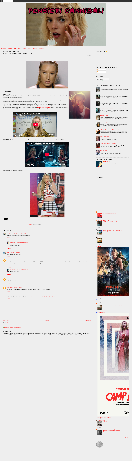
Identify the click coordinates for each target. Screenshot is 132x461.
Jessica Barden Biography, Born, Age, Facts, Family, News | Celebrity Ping (43, 296)
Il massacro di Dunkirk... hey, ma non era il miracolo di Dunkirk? (112, 95)
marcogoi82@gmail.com (57, 335)
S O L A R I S (100, 229)
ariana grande (16, 225)
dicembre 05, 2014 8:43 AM (22, 242)
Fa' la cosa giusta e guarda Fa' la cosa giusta (108, 143)
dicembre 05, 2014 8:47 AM (22, 269)
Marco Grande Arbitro (11, 233)
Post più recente (6, 320)
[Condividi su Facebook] (39, 224)
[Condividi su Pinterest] (40, 224)
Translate (105, 81)
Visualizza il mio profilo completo (112, 164)
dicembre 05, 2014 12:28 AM (17, 278)
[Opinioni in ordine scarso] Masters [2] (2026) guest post (106, 296)
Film (15, 48)
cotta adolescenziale (33, 225)
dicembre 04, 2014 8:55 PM (17, 260)
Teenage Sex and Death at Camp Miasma (104, 417)
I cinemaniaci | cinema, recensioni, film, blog (106, 429)
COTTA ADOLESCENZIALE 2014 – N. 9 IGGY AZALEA (18, 53)
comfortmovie (9, 260)
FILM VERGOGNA (103, 150)
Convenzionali (100, 300)
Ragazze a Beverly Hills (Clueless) (44, 107)
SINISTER (105, 421)
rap (52, 225)
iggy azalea (47, 225)
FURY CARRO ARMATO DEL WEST (107, 88)
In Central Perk (100, 237)
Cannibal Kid (12, 242)
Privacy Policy (41, 48)
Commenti (100, 72)
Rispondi (8, 237)
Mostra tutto (127, 437)
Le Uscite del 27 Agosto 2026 (108, 238)
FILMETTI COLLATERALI (105, 115)
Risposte (9, 239)
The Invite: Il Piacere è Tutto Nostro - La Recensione (111, 221)
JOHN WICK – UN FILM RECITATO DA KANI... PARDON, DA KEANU (113, 108)
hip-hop (41, 225)
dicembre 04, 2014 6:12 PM (21, 233)
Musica (24, 48)
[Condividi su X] (37, 224)
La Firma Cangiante (101, 420)
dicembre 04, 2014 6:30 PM (15, 252)
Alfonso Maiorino (10, 287)
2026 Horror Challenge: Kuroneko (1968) (109, 213)
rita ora (55, 225)
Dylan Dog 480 (100, 301)
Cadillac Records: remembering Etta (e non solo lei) (109, 129)
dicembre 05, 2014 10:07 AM (19, 287)
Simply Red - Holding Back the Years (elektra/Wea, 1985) (112, 305)
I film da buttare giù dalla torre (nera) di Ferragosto (109, 101)
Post (98, 69)
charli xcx (23, 225)
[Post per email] (33, 224)
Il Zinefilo (99, 246)
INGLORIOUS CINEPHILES (103, 220)
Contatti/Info (10, 48)
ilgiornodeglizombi (101, 312)
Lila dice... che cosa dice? (104, 136)
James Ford (9, 278)
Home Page (3, 48)
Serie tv (19, 48)
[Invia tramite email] (35, 224)
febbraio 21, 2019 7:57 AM (16, 295)
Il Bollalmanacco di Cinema (102, 212)
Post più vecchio (88, 320)
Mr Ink (8, 252)
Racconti (29, 48)
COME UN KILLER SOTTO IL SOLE (104, 304)
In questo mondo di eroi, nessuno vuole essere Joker (109, 122)
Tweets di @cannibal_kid (101, 173)
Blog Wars (35, 48)
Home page (47, 320)
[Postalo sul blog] (36, 224)
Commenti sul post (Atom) (12, 322)
